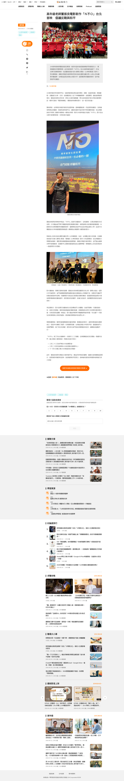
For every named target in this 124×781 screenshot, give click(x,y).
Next (105, 697)
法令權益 (70, 6)
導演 (20, 35)
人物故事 (31, 32)
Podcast (89, 6)
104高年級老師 (23, 32)
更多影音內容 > (97, 683)
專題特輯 (51, 6)
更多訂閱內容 (98, 575)
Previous (42, 697)
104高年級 (52, 86)
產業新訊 (21, 6)
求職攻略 (31, 6)
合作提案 (61, 773)
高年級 (22, 25)
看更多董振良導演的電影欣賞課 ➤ (74, 368)
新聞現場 (79, 6)
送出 (74, 428)
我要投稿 (51, 773)
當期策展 (98, 6)
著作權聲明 (72, 773)
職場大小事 (41, 6)
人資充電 (60, 6)
